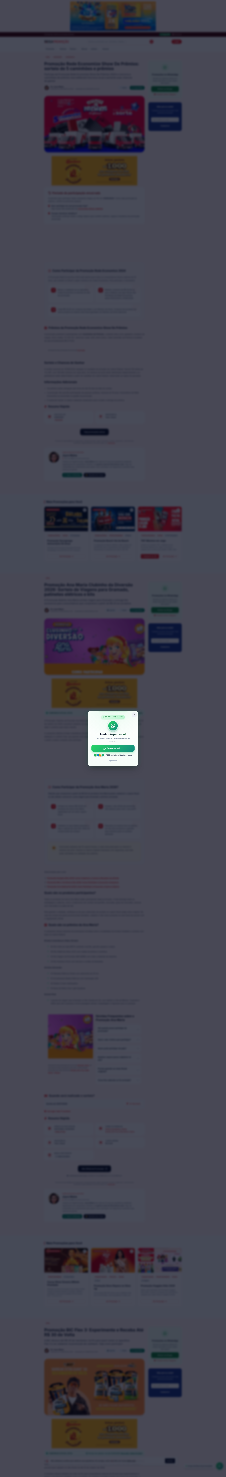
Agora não (113, 761)
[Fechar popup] (134, 714)
